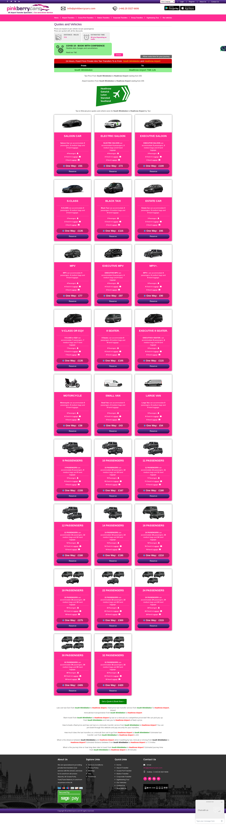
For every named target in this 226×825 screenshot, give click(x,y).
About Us (203, 2)
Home (57, 18)
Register (192, 2)
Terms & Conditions (95, 765)
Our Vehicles (121, 782)
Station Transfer (123, 774)
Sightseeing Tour (154, 18)
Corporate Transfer (124, 777)
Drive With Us (121, 788)
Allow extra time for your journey (156, 56)
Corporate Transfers (121, 18)
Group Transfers (138, 18)
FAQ (89, 774)
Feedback (92, 777)
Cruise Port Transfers (86, 18)
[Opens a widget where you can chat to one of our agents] (210, 811)
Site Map (91, 771)
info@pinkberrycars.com (152, 768)
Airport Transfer (122, 768)
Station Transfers (104, 18)
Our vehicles (167, 18)
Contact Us (215, 2)
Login (182, 2)
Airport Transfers (69, 18)
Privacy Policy (93, 768)
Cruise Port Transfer (124, 771)
